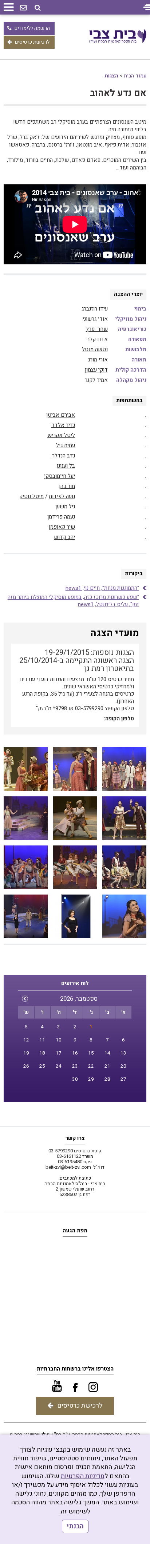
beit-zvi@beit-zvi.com (68, 1167)
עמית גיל (65, 445)
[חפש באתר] (38, 8)
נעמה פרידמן (61, 517)
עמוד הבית (135, 76)
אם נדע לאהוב (118, 93)
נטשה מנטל (95, 349)
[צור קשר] (23, 8)
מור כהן (67, 486)
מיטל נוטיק (31, 496)
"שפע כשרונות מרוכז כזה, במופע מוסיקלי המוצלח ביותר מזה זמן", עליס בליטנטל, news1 (73, 600)
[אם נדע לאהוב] (124, 769)
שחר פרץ (97, 329)
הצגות (111, 76)
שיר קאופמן (62, 527)
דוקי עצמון (96, 370)
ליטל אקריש (61, 435)
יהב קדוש (64, 537)
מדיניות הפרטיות (82, 1476)
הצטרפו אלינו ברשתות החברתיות (75, 1369)
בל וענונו (66, 466)
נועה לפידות (62, 496)
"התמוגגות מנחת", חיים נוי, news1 (102, 588)
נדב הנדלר (63, 456)
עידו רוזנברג (95, 309)
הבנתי (75, 1526)
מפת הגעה (75, 1231)
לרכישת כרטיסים (32, 42)
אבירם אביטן (60, 415)
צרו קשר (75, 1138)
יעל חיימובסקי (59, 476)
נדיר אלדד (63, 425)
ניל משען (65, 507)
